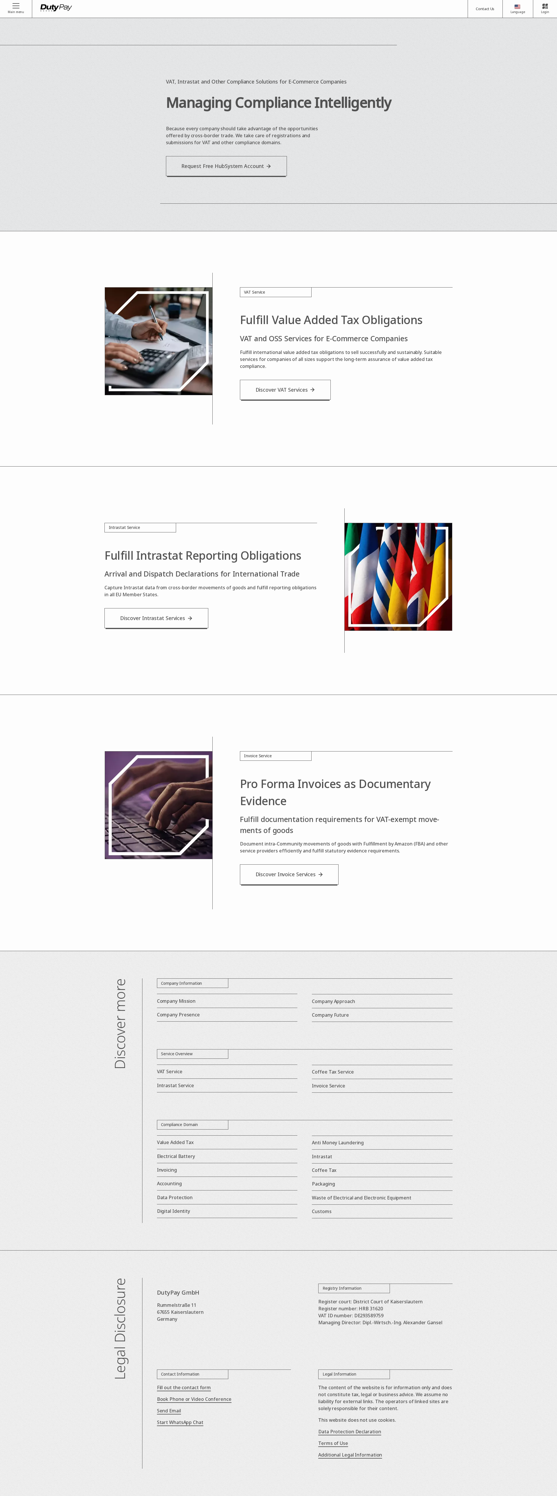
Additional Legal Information (350, 1455)
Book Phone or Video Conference (194, 1399)
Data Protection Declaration (349, 1431)
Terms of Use (333, 1443)
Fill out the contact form (184, 1387)
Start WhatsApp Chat (180, 1422)
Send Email (169, 1411)
